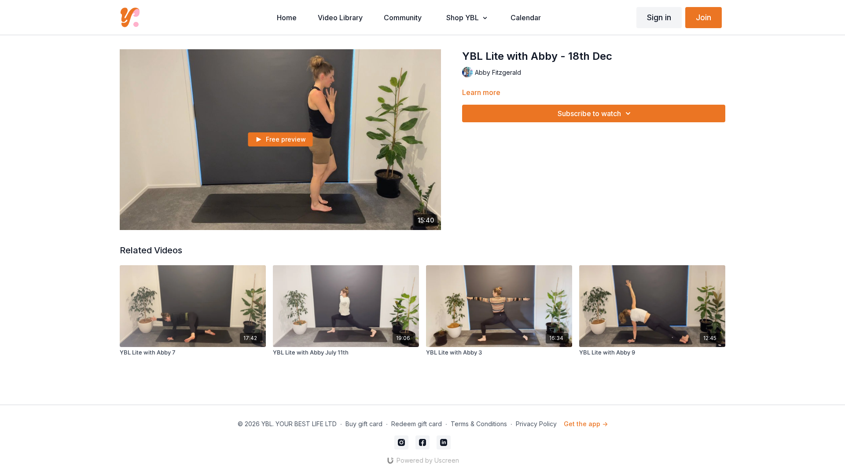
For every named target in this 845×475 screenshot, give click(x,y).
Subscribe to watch (589, 113)
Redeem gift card (416, 424)
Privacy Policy (536, 424)
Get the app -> (586, 424)
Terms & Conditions (479, 424)
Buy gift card (363, 424)
